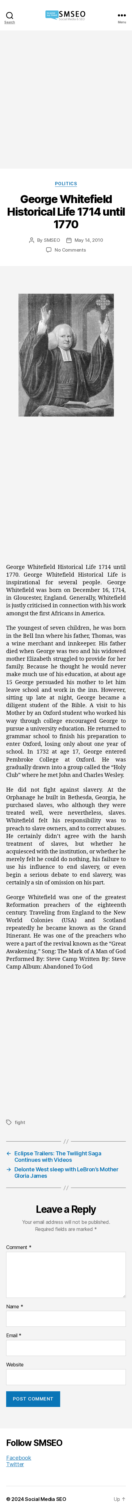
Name (14, 1307)
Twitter (15, 1464)
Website (15, 1365)
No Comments (70, 250)
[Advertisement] (66, 99)
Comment (19, 1247)
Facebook (18, 1458)
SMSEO (52, 240)
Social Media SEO (45, 1499)
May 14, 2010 (89, 240)
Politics (66, 183)
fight (20, 1122)
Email (13, 1335)
